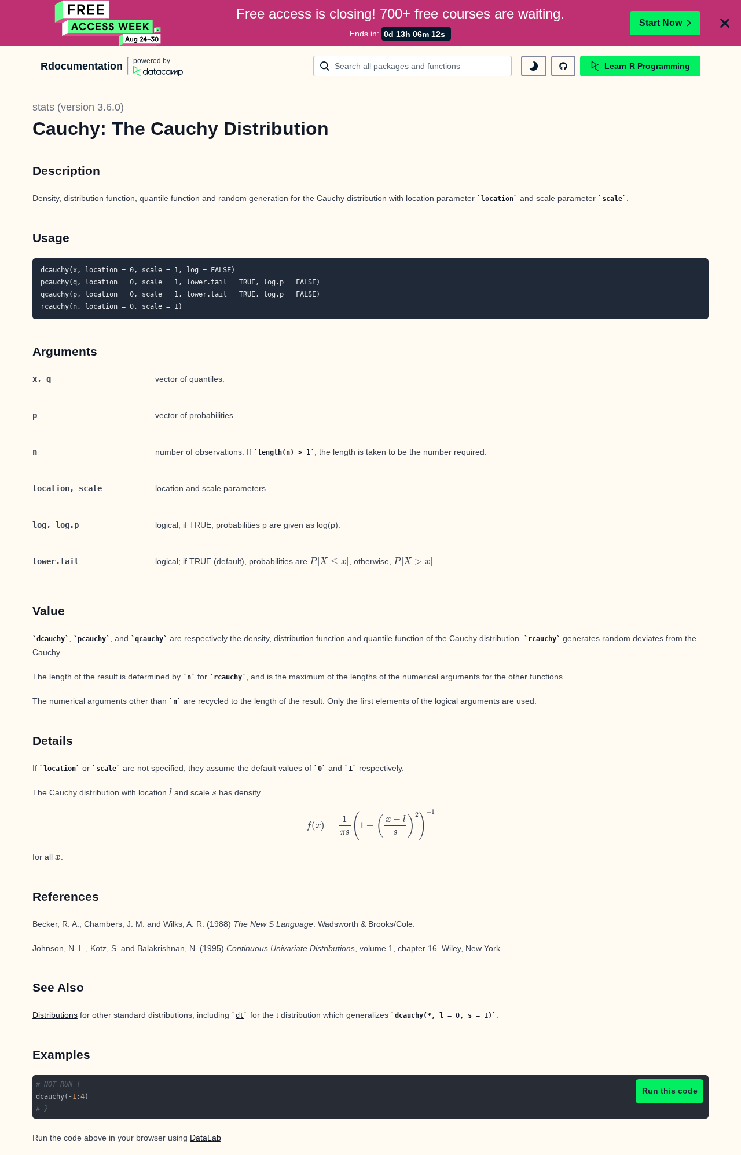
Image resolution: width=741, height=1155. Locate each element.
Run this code (670, 1090)
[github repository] (563, 66)
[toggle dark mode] (533, 66)
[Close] (724, 23)
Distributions (55, 1014)
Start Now (660, 23)
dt (240, 1015)
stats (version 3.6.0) (78, 107)
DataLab (205, 1137)
